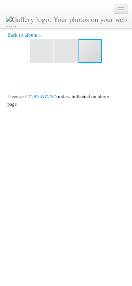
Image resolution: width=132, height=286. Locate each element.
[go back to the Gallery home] (67, 20)
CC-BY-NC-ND (41, 96)
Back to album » (24, 34)
